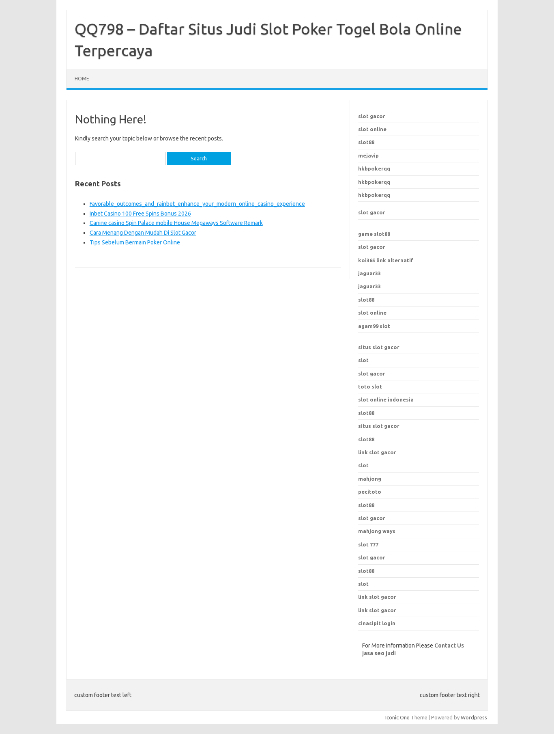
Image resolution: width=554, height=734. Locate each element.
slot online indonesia (386, 399)
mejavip (368, 155)
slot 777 (368, 544)
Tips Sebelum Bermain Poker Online (135, 242)
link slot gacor (377, 452)
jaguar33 (369, 273)
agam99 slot (374, 326)
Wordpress (474, 717)
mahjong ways (376, 531)
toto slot (370, 386)
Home (82, 78)
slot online (372, 129)
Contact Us (449, 645)
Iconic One (397, 717)
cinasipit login (376, 623)
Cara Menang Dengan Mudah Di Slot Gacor (143, 232)
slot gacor (371, 116)
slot (363, 360)
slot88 (366, 142)
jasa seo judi (379, 653)
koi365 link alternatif (385, 260)
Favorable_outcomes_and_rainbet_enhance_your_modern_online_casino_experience (197, 204)
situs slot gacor (378, 347)
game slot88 (374, 234)
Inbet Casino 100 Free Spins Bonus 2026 (140, 213)
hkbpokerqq (374, 168)
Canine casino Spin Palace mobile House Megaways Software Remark (176, 223)
